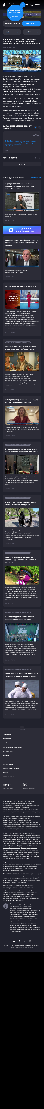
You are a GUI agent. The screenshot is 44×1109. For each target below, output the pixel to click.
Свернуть (22, 729)
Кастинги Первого (8, 751)
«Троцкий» (6, 850)
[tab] (31, 23)
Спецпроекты (7, 738)
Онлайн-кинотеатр (9, 743)
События (5, 772)
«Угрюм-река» (25, 848)
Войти (37, 5)
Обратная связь (8, 764)
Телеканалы (20, 900)
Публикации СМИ (8, 777)
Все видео (6, 755)
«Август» (19, 846)
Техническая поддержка (11, 768)
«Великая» (13, 850)
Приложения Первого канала (12, 747)
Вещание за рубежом (29, 788)
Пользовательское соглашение (13, 760)
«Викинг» (34, 848)
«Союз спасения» (14, 848)
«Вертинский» (22, 850)
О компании (7, 734)
